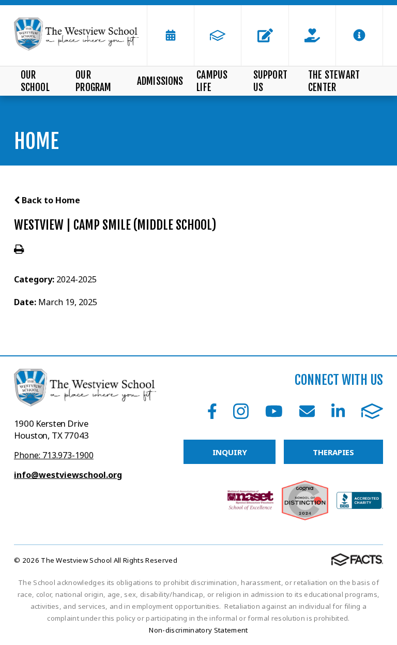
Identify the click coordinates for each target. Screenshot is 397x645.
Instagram (241, 411)
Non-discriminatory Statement (198, 630)
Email (307, 411)
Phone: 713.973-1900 (54, 455)
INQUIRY (229, 452)
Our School (35, 81)
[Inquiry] (264, 35)
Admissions (160, 81)
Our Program (93, 81)
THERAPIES (333, 452)
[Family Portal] (217, 35)
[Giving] (312, 35)
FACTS (372, 411)
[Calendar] (170, 35)
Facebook (212, 411)
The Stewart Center (334, 81)
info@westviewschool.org (68, 475)
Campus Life (211, 81)
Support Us (270, 81)
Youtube (274, 411)
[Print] (19, 250)
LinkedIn (338, 411)
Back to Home (50, 200)
